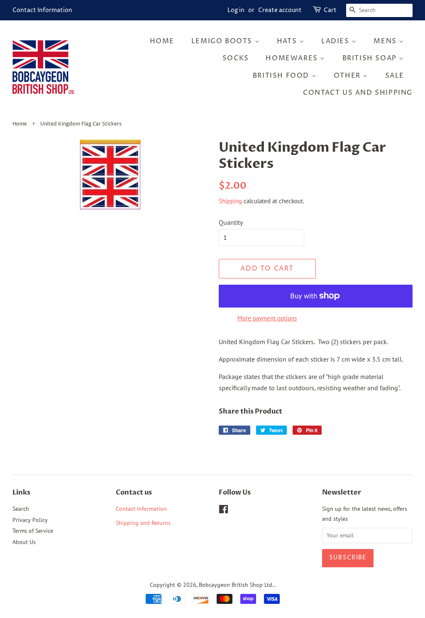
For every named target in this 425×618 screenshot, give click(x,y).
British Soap (370, 58)
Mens (386, 41)
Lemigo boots (223, 41)
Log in (235, 10)
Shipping (230, 201)
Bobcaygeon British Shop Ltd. (236, 584)
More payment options (267, 318)
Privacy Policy (30, 520)
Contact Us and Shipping (358, 92)
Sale (394, 75)
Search (20, 508)
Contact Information (42, 10)
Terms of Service (32, 530)
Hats (288, 41)
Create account (280, 10)
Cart (330, 10)
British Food (282, 75)
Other (348, 75)
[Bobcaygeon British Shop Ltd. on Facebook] (223, 511)
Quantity (231, 222)
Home (162, 41)
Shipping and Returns (143, 523)
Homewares (293, 58)
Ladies (336, 41)
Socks (235, 58)
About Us (24, 542)
